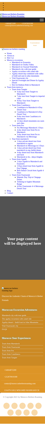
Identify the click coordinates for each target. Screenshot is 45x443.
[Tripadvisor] (7, 30)
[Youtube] (39, 30)
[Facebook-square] (14, 406)
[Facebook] (23, 30)
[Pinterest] (31, 30)
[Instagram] (15, 30)
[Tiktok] (39, 36)
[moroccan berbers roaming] (13, 49)
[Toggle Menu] (42, 20)
